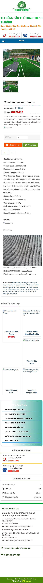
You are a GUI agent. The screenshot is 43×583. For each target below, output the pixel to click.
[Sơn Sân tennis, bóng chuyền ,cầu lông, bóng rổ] (31, 313)
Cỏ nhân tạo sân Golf (14, 427)
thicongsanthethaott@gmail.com (18, 526)
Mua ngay (31, 144)
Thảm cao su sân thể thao (16, 432)
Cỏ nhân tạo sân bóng (15, 410)
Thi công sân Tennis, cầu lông (18, 418)
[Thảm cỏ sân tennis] (31, 340)
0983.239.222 (35, 36)
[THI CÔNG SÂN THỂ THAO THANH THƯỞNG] (21, 6)
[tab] (5, 152)
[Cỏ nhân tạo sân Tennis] (22, 63)
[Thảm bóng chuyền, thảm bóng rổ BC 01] (31, 370)
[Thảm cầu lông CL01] (11, 369)
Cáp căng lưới (11, 440)
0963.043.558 (14, 36)
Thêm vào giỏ (14, 144)
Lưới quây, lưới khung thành (18, 436)
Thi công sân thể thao (15, 423)
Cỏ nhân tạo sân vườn (15, 414)
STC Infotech (26, 581)
